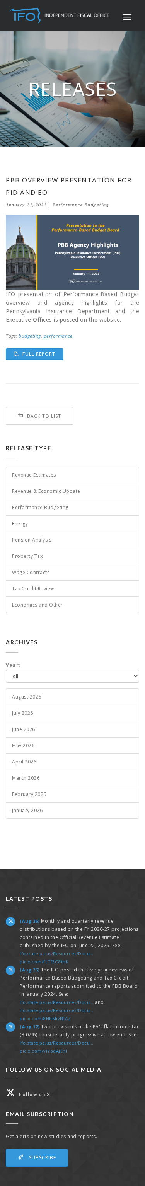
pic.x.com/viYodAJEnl (43, 1051)
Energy (20, 523)
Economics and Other (37, 605)
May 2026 (23, 745)
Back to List (43, 416)
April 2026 (24, 761)
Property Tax (27, 556)
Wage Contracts (30, 572)
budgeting (30, 336)
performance (58, 336)
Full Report (42, 353)
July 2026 (22, 713)
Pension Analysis (31, 540)
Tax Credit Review (33, 588)
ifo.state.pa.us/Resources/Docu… (57, 953)
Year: (13, 665)
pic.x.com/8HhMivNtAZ (45, 1018)
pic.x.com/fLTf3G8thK (44, 961)
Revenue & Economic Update (46, 491)
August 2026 (26, 697)
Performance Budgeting (40, 507)
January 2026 (27, 810)
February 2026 (29, 794)
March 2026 (25, 778)
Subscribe (41, 1157)
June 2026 (23, 729)
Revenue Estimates (34, 475)
